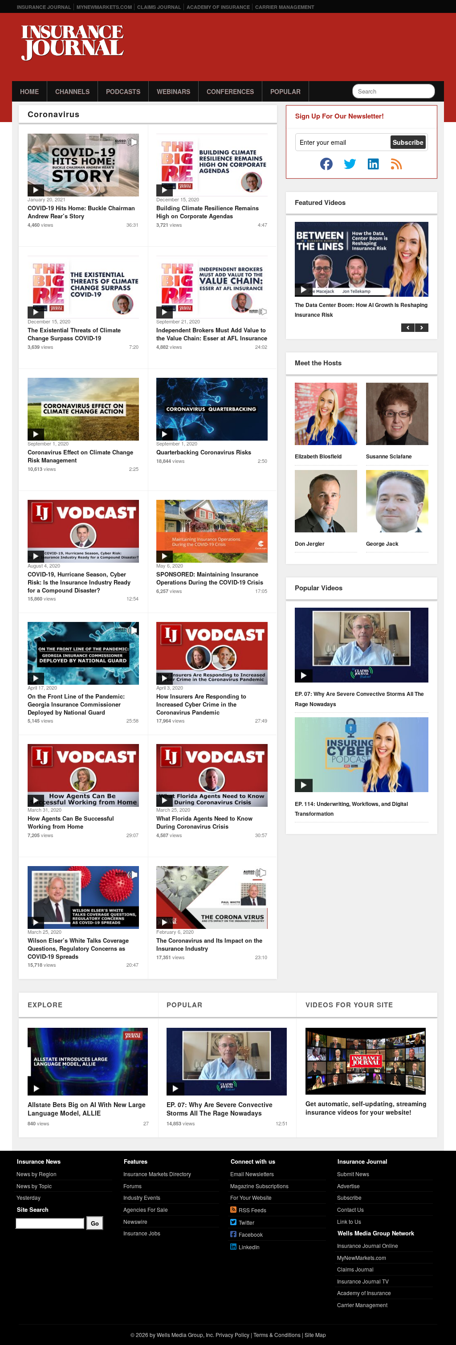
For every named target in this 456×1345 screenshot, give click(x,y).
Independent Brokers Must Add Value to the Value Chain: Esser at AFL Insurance (211, 334)
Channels (72, 91)
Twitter (246, 1222)
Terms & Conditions (277, 1334)
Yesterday (28, 1197)
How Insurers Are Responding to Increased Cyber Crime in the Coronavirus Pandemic (201, 704)
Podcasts (123, 91)
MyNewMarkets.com (104, 7)
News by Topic (34, 1186)
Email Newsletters (252, 1173)
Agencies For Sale (145, 1209)
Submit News (353, 1173)
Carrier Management (284, 7)
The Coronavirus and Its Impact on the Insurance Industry (209, 944)
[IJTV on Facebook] (326, 164)
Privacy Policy (232, 1334)
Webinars (173, 91)
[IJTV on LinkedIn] (373, 164)
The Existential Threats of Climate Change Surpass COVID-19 (74, 334)
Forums (132, 1186)
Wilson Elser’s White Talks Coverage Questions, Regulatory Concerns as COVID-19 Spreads (78, 948)
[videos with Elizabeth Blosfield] (326, 415)
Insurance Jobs (141, 1233)
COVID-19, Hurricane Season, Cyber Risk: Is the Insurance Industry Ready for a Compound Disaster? (79, 582)
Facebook (251, 1234)
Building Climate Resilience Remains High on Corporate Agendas (207, 212)
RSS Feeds (252, 1210)
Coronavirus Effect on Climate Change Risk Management (80, 456)
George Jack (382, 544)
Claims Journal (159, 7)
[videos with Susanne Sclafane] (397, 415)
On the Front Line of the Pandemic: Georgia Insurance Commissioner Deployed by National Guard (76, 704)
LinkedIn (249, 1247)
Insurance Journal (44, 7)
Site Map (315, 1334)
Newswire (135, 1221)
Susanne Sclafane (389, 456)
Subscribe (349, 1197)
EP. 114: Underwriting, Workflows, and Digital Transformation (351, 809)
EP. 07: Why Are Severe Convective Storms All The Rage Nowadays (359, 698)
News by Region (36, 1173)
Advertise (348, 1186)
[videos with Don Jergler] (326, 502)
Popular (285, 91)
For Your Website (251, 1197)
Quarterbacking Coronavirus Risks (203, 452)
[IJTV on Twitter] (350, 164)
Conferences (230, 91)
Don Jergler (310, 544)
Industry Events (141, 1197)
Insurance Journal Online (367, 1245)
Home (29, 91)
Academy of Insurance (218, 7)
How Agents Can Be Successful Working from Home (71, 822)
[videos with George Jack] (397, 502)
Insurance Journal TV (363, 1281)
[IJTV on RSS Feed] (396, 164)
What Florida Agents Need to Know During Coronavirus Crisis (204, 822)
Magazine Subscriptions (259, 1186)
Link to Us (349, 1221)
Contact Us (350, 1209)
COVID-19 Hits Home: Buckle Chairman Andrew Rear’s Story (81, 212)
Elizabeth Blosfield (318, 456)
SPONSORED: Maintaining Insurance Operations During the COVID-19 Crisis (209, 578)
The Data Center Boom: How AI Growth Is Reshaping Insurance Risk (361, 310)
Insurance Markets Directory (157, 1173)
